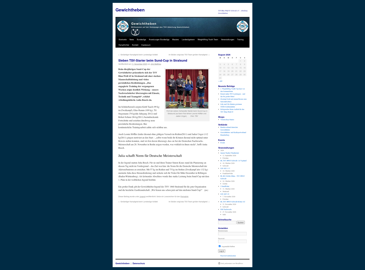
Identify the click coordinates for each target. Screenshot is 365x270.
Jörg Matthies (156, 64)
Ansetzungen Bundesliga (159, 39)
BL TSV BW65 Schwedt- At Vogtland (233, 160)
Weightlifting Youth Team (208, 39)
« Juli (220, 81)
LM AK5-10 (224, 194)
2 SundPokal (224, 186)
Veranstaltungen (227, 39)
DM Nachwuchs (226, 209)
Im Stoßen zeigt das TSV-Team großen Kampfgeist (189, 54)
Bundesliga (141, 39)
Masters (175, 39)
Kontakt (135, 44)
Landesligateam (188, 39)
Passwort (221, 238)
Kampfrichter (124, 44)
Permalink (184, 196)
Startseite (123, 39)
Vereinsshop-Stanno (227, 119)
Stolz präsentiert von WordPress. (232, 263)
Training (240, 39)
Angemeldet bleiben (228, 246)
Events (222, 142)
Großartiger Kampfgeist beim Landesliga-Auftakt (138, 54)
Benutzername (223, 231)
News (131, 39)
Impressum (146, 44)
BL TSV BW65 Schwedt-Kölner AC (232, 201)
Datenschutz (139, 263)
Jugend (142, 196)
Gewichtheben (130, 10)
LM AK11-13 (225, 168)
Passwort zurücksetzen (228, 255)
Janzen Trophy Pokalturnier (229, 153)
